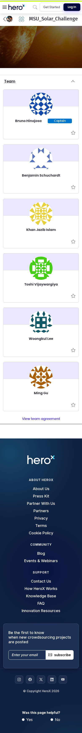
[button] (5, 7)
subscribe (62, 655)
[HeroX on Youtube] (63, 679)
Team (9, 81)
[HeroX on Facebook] (30, 679)
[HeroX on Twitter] (41, 679)
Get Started (51, 7)
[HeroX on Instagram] (19, 679)
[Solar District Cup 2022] (8, 18)
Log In (72, 7)
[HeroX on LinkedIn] (52, 679)
